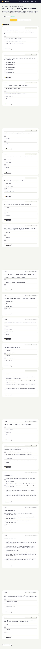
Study (28, 1)
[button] (20, 36)
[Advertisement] (20, 117)
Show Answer (8, 48)
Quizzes (24, 1)
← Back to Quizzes (7, 644)
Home (20, 1)
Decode (32, 1)
